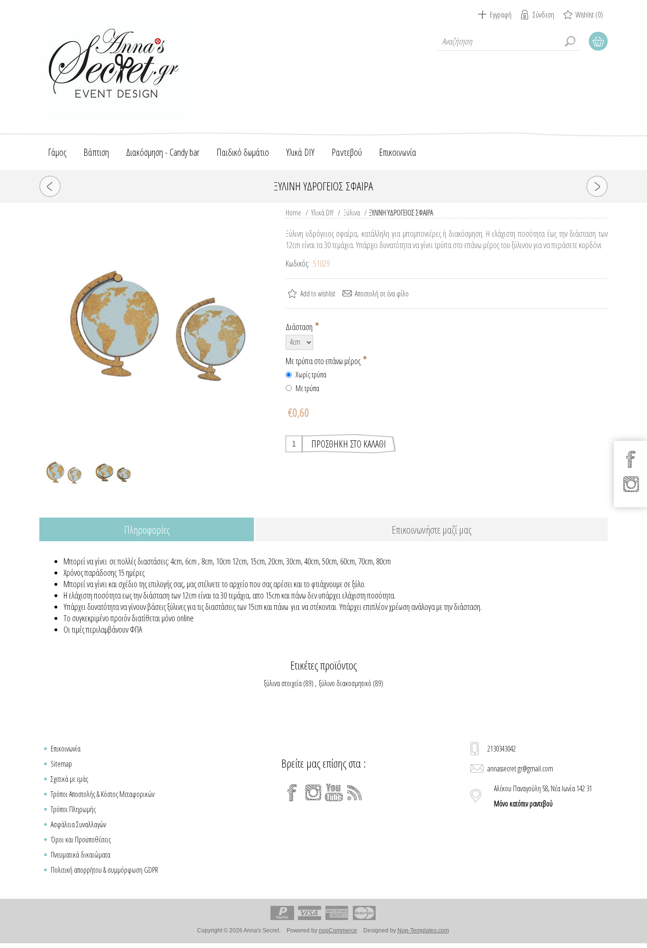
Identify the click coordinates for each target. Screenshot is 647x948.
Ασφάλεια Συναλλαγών (78, 824)
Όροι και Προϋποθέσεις (81, 839)
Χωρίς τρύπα (311, 374)
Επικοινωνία (66, 748)
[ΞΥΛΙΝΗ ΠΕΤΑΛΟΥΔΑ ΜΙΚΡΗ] (50, 186)
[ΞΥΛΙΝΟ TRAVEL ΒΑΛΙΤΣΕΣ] (597, 186)
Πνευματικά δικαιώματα (80, 855)
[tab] (146, 530)
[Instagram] (313, 793)
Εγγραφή (501, 14)
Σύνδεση (543, 14)
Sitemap (61, 764)
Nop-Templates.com (423, 930)
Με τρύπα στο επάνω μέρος (324, 360)
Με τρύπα (307, 388)
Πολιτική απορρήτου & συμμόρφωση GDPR (104, 870)
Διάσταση (300, 326)
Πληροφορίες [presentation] (147, 529)
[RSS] (355, 793)
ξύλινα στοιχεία (283, 683)
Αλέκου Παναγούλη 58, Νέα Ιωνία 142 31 (543, 796)
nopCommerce (338, 930)
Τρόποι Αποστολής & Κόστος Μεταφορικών (102, 794)
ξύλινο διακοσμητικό (345, 683)
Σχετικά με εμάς (69, 779)
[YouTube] (334, 793)
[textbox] (508, 41)
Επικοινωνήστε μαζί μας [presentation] (431, 529)
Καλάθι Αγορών (598, 41)
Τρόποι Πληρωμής (73, 809)
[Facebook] (292, 793)
